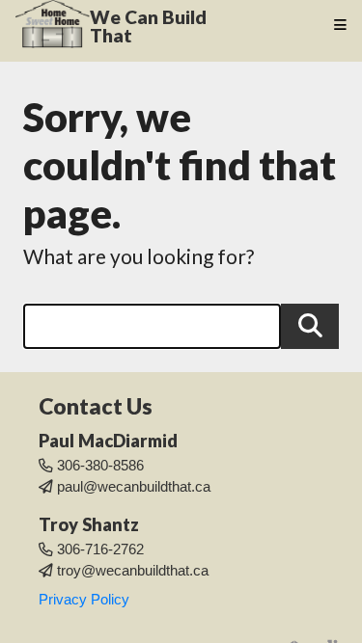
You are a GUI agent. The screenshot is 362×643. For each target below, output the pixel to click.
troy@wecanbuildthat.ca (133, 570)
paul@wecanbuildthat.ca (133, 487)
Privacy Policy (84, 599)
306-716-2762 (100, 549)
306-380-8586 (100, 465)
